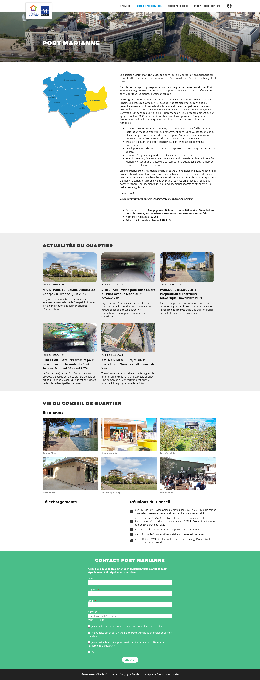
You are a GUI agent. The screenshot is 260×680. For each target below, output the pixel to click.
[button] (70, 450)
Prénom (92, 589)
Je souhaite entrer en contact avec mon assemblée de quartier (127, 626)
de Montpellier (109, 674)
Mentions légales (145, 674)
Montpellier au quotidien (121, 572)
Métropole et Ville (91, 674)
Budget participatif (178, 6)
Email (91, 600)
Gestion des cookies (168, 674)
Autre (95, 652)
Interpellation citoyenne (207, 6)
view (70, 285)
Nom (90, 578)
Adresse (92, 612)
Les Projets (124, 6)
